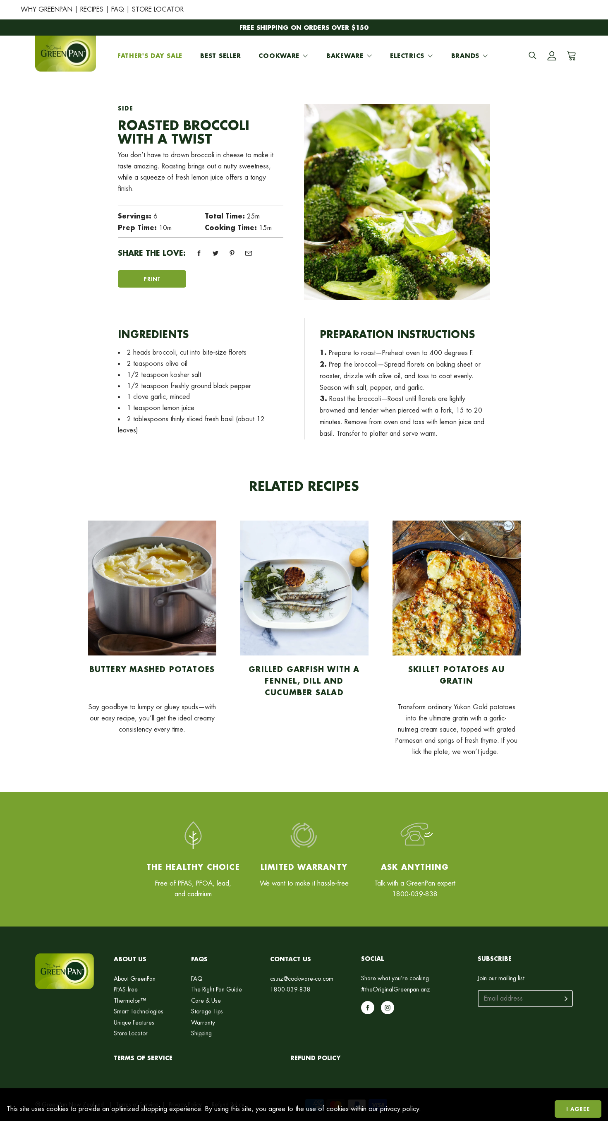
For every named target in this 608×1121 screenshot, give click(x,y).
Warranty (203, 1023)
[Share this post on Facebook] (199, 253)
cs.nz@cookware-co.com (301, 979)
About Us (130, 959)
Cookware (279, 56)
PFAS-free (126, 990)
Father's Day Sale (149, 56)
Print (152, 279)
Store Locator (131, 1033)
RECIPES (91, 9)
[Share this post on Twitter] (215, 253)
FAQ (117, 9)
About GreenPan (135, 979)
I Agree (578, 1109)
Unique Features (134, 1023)
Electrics (407, 56)
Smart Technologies (138, 1011)
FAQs (199, 959)
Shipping (201, 1033)
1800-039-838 (290, 990)
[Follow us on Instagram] (387, 1007)
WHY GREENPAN (46, 9)
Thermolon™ (130, 1001)
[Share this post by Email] (248, 253)
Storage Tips (207, 1011)
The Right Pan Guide (216, 990)
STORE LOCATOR (158, 9)
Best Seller (220, 56)
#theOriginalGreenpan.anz (395, 990)
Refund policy (315, 1058)
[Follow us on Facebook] (367, 1007)
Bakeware (345, 56)
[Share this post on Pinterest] (232, 253)
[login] (551, 55)
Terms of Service (143, 1058)
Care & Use (206, 1001)
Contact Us (290, 959)
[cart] (570, 55)
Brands (465, 56)
